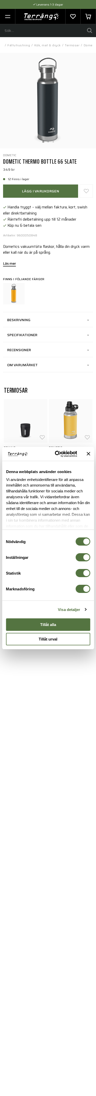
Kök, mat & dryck (47, 45)
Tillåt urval (48, 639)
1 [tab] (43, 140)
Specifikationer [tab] (22, 335)
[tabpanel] (48, 100)
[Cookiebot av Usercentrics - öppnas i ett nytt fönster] (57, 454)
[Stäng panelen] (88, 454)
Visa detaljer (69, 609)
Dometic (10, 155)
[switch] (83, 557)
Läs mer (9, 264)
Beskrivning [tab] (18, 320)
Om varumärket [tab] (22, 365)
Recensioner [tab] (19, 350)
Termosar (72, 45)
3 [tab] (53, 140)
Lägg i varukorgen (40, 191)
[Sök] (89, 30)
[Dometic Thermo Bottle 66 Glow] (14, 293)
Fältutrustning (18, 45)
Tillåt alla (48, 624)
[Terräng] (41, 16)
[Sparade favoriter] (73, 16)
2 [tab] (48, 140)
